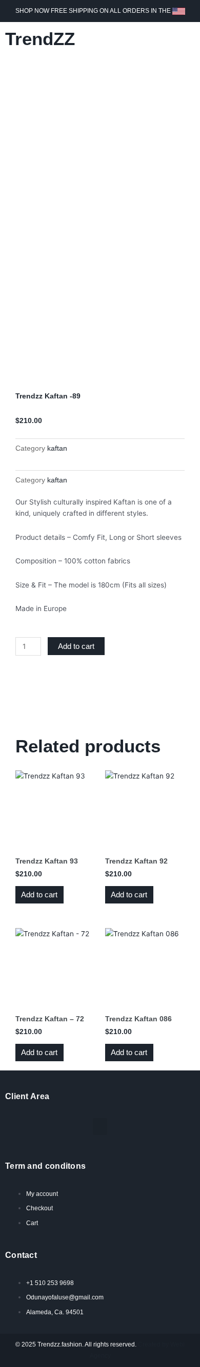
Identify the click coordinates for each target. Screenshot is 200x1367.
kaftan (57, 448)
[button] (185, 38)
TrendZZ (40, 39)
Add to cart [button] (39, 894)
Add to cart (76, 646)
